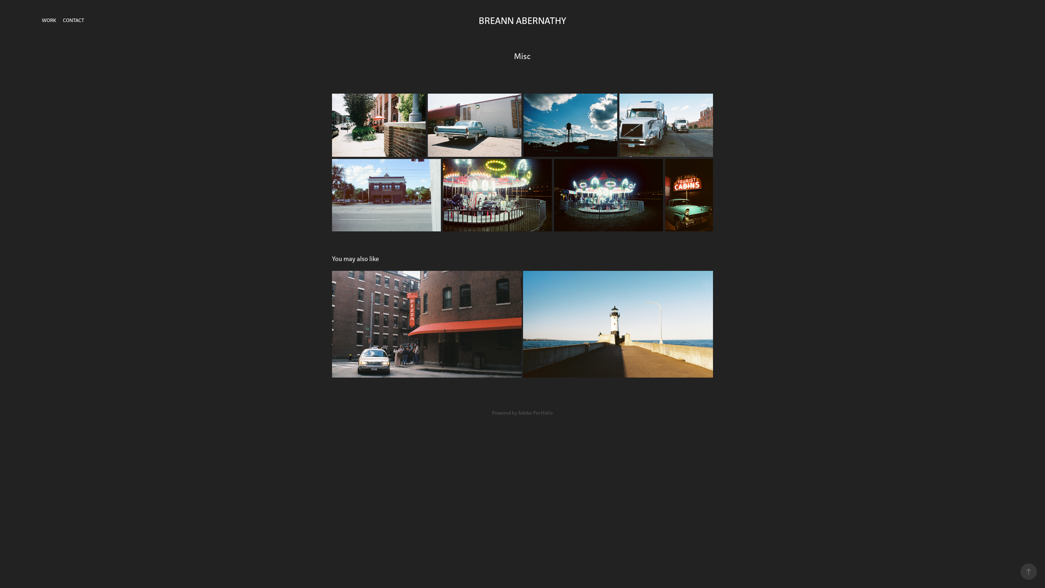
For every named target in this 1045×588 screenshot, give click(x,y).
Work (49, 20)
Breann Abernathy (522, 20)
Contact (73, 20)
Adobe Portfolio (535, 413)
